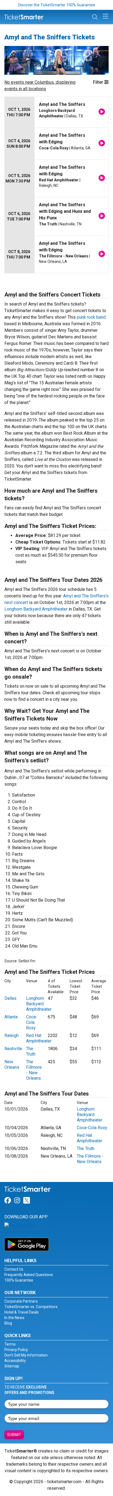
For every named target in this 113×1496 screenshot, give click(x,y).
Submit (14, 1435)
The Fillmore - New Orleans (34, 1070)
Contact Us (13, 1269)
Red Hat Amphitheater (39, 1038)
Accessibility (15, 1360)
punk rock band (91, 317)
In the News (14, 1317)
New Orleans (11, 1064)
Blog (8, 1323)
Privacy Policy (16, 1349)
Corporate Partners (21, 1301)
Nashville (13, 1048)
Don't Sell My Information (26, 1355)
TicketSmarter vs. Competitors (31, 1307)
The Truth (30, 1051)
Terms (10, 1344)
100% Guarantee (18, 1280)
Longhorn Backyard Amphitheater (35, 609)
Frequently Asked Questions (28, 1275)
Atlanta (11, 1016)
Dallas (10, 998)
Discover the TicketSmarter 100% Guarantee (56, 5)
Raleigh (11, 1035)
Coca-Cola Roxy (31, 1022)
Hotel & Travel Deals (21, 1312)
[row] (56, 112)
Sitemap (11, 1366)
